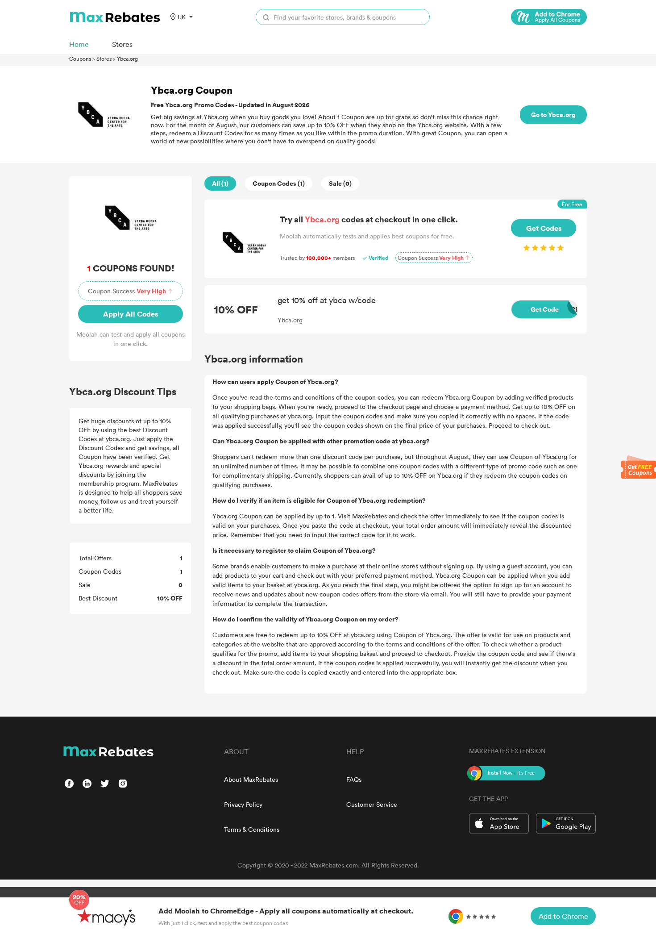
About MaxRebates (251, 779)
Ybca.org (127, 58)
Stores (104, 58)
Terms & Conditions (251, 829)
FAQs (353, 779)
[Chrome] (549, 17)
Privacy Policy (243, 804)
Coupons (80, 58)
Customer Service (371, 804)
